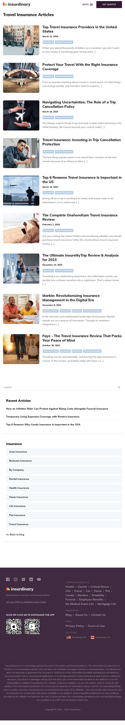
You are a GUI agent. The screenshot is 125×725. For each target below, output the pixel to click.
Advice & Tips (50, 311)
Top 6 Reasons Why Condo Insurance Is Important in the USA (43, 424)
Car (88, 591)
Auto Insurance (18, 452)
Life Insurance (17, 506)
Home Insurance (18, 497)
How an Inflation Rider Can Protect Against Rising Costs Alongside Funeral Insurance (57, 409)
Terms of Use (96, 626)
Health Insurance (19, 488)
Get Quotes (109, 4)
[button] (85, 4)
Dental (82, 587)
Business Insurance (20, 461)
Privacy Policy (75, 626)
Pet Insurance (17, 515)
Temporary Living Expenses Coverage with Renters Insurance (42, 417)
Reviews (77, 311)
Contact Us (98, 615)
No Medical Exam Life (80, 604)
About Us (81, 615)
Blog (68, 615)
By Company (16, 470)
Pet (107, 591)
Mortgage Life (107, 604)
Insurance (48, 42)
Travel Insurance (64, 42)
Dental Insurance (19, 479)
